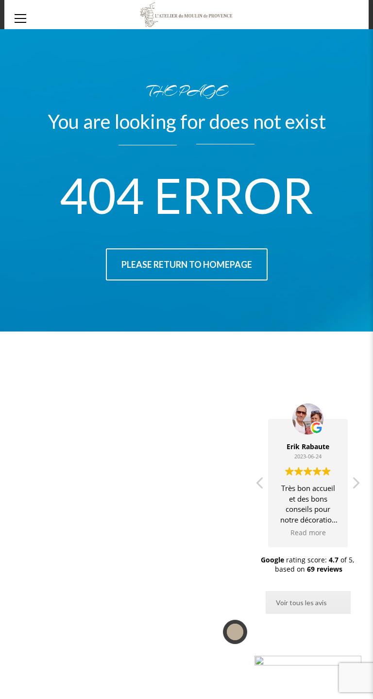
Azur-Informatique (81, 675)
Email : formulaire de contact (185, 492)
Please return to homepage (186, 264)
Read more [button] (308, 532)
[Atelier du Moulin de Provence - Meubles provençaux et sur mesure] (186, 21)
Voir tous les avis (301, 602)
